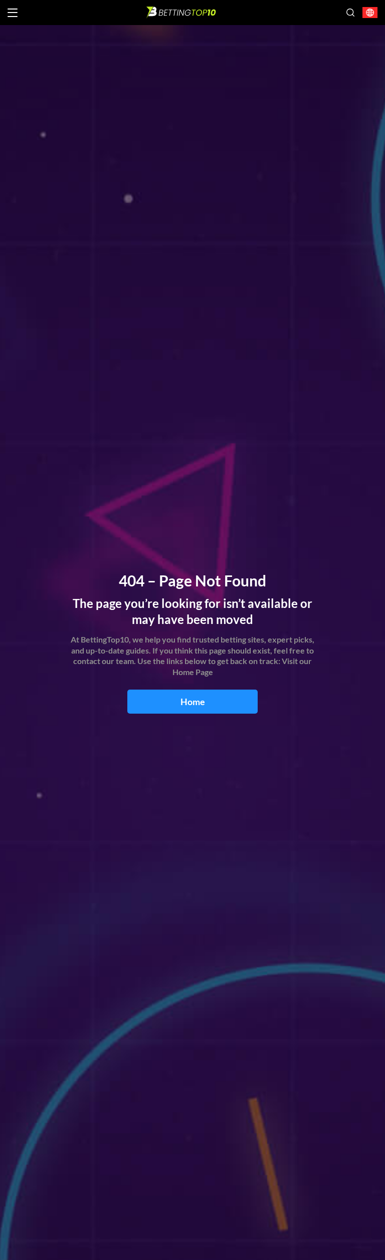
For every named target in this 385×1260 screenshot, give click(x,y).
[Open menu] (13, 13)
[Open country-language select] (369, 13)
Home (192, 701)
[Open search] (350, 13)
